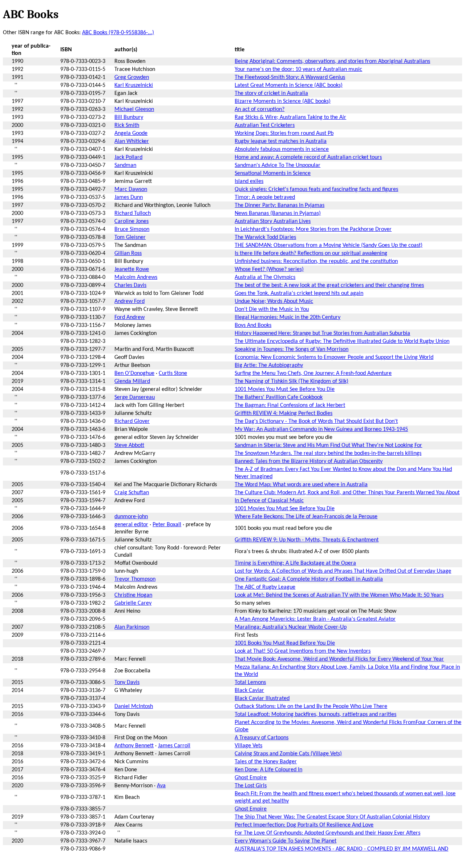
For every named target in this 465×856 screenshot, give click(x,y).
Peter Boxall (167, 525)
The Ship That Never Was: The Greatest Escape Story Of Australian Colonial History (332, 817)
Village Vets (248, 746)
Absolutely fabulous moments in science (282, 149)
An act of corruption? (259, 109)
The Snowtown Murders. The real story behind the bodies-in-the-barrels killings (328, 453)
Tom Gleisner (130, 237)
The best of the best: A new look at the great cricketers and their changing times (329, 285)
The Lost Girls (251, 786)
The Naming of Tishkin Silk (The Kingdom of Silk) (291, 381)
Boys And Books (253, 325)
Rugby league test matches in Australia (281, 141)
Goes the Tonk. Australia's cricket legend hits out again (299, 293)
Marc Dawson (130, 189)
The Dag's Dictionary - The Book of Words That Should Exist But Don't (316, 421)
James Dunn (128, 197)
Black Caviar (249, 690)
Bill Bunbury (128, 117)
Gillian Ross (128, 253)
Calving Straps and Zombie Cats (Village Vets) (288, 754)
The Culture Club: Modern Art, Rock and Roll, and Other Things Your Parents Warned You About (347, 493)
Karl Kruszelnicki (133, 85)
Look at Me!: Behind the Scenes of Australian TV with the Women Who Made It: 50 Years (339, 595)
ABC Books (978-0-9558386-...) (118, 33)
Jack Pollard (128, 157)
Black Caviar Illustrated (262, 698)
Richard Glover (132, 421)
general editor (131, 525)
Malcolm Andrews (135, 277)
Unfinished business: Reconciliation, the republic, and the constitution (316, 261)
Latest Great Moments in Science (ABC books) (289, 85)
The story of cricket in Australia (271, 93)
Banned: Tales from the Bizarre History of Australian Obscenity (309, 461)
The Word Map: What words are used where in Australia (301, 485)
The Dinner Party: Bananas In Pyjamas (279, 205)
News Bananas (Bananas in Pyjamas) (278, 213)
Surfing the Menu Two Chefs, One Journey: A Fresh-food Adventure (313, 373)
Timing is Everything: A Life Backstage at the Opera (295, 563)
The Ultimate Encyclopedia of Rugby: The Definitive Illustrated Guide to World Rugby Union (342, 341)
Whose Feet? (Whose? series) (269, 269)
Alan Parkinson (131, 627)
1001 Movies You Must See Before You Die (285, 389)
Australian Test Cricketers (265, 125)
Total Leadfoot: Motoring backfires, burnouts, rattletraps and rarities (315, 714)
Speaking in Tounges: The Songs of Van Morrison (291, 349)
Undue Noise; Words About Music (274, 301)
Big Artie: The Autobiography (269, 365)
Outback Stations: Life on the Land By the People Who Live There (311, 706)
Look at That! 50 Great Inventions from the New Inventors (303, 651)
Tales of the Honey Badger (266, 762)
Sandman (125, 165)
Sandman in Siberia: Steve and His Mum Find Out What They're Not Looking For (328, 445)
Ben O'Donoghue (134, 373)
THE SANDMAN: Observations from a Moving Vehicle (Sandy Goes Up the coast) (328, 245)
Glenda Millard (132, 381)
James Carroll (174, 746)
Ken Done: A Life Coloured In (268, 770)
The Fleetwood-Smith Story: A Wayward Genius (290, 77)
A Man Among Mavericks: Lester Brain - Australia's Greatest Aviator (315, 619)
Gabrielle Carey (132, 603)
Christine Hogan (133, 595)
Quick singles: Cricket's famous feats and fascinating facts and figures (316, 189)
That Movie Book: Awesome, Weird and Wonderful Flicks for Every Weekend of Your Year (339, 659)
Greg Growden (131, 77)
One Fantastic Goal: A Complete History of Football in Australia (309, 579)
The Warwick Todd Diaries (265, 237)
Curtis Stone (173, 373)
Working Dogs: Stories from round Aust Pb (284, 133)
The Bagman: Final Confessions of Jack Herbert (290, 405)
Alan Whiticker (131, 141)
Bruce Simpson (131, 229)
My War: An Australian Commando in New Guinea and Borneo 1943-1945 (321, 429)
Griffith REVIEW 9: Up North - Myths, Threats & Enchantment (307, 540)
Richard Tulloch (132, 213)
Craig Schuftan (131, 493)
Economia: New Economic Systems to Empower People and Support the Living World (334, 357)
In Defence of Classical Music (269, 501)
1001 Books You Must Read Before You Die (285, 643)
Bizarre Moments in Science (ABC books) (283, 101)
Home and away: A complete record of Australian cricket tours (308, 157)
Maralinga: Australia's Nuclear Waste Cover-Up (291, 627)
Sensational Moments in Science (273, 173)
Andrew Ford (129, 301)
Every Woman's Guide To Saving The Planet (285, 841)
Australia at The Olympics (265, 277)
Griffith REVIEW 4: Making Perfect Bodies (283, 413)
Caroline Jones (131, 221)
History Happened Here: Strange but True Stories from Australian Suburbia (322, 333)
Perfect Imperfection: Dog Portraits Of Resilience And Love (304, 825)
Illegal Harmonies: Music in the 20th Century (287, 317)
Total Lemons (250, 682)
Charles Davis (130, 285)
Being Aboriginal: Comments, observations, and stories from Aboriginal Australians (332, 61)
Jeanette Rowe (131, 269)
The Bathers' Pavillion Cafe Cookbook (279, 397)
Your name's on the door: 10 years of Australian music (298, 69)
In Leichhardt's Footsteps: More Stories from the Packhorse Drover (313, 229)
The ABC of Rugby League (265, 587)
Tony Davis (127, 682)
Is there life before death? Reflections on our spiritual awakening (311, 253)
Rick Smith (126, 125)
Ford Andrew (129, 317)
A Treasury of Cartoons (261, 738)
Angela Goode (130, 133)
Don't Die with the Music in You (272, 309)
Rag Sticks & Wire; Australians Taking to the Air (290, 117)
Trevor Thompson (134, 579)
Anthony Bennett (134, 746)
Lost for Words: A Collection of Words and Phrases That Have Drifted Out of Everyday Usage (343, 571)
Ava (161, 786)
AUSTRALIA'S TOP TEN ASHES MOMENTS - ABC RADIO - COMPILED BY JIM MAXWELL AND (341, 849)
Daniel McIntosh (133, 706)
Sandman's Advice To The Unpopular (277, 165)
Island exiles (249, 181)
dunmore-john (131, 517)
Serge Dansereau (134, 397)
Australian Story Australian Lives (273, 221)
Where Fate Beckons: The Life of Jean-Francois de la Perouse (306, 517)
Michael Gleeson (134, 109)
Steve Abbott (129, 445)
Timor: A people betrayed (265, 197)
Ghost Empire (251, 778)
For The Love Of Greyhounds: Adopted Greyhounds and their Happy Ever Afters (327, 833)
